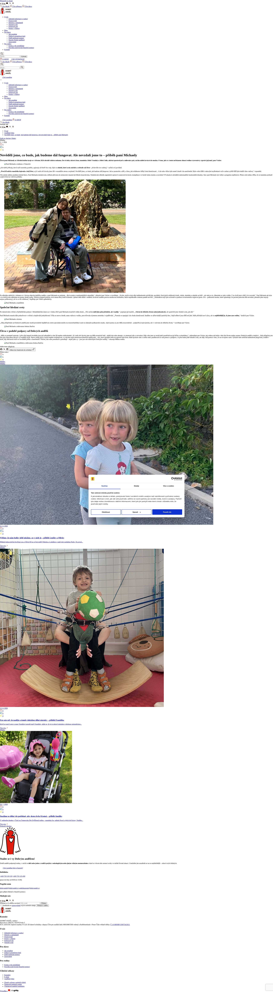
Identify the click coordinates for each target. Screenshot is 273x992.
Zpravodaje (12, 42)
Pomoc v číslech (14, 28)
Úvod (6, 131)
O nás (6, 17)
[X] (10, 4)
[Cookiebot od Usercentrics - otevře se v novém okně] (172, 478)
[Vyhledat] (22, 67)
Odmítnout (106, 512)
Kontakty (7, 975)
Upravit (135, 512)
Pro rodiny (7, 44)
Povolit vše (167, 512)
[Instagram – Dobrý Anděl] (3, 127)
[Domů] (5, 13)
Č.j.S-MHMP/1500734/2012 (120, 924)
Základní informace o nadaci (18, 19)
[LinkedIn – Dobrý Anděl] (5, 127)
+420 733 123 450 (19, 876)
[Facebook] (1, 4)
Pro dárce (7, 32)
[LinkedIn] (5, 4)
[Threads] (13, 4)
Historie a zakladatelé (16, 23)
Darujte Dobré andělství (17, 40)
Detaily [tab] (136, 486)
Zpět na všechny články (8, 138)
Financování (13, 21)
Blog (6, 30)
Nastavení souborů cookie (13, 984)
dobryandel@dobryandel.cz (9, 888)
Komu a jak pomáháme (16, 46)
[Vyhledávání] (2, 53)
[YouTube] (7, 4)
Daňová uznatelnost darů (17, 36)
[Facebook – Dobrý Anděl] (1, 127)
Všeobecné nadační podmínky (14, 986)
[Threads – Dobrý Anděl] (13, 127)
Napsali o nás (13, 25)
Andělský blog (9, 133)
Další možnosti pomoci (16, 38)
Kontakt (7, 49)
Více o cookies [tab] (168, 486)
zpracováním (16, 905)
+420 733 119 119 (6, 876)
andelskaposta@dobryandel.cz (29, 888)
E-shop (6, 977)
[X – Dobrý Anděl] (10, 127)
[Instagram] (3, 4)
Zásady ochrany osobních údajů (15, 982)
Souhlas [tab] (104, 486)
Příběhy (2, 362)
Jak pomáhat (13, 34)
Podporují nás (13, 26)
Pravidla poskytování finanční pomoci (21, 48)
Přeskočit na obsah (6, 1)
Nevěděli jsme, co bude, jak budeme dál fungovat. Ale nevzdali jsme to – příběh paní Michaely (36, 135)
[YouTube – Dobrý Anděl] (7, 127)
